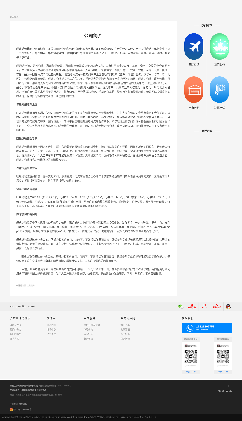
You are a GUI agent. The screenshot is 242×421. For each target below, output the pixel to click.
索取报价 (88, 334)
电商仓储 (194, 107)
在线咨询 (192, 307)
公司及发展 (15, 325)
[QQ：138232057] (228, 306)
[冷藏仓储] (219, 89)
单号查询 (88, 329)
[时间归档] (227, 391)
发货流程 (125, 329)
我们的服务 (15, 334)
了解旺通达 (21, 306)
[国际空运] (193, 46)
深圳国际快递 (81, 417)
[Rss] (223, 391)
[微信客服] (181, 306)
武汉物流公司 (112, 417)
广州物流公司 (38, 417)
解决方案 (14, 338)
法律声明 (14, 404)
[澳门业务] (219, 46)
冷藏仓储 (219, 107)
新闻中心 (51, 329)
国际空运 (194, 64)
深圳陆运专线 (16, 390)
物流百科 (51, 325)
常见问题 (125, 338)
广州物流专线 (138, 417)
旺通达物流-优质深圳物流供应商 (24, 386)
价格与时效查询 (92, 325)
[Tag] (219, 391)
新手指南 (125, 334)
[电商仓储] (193, 89)
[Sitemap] (230, 391)
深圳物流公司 (51, 417)
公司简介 (14, 17)
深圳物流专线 (28, 390)
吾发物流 (101, 417)
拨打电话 (217, 307)
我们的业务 (15, 329)
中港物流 (92, 417)
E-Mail (204, 307)
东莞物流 (27, 417)
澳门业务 (219, 64)
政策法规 (51, 334)
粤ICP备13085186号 (22, 409)
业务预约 (88, 338)
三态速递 (62, 417)
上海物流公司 (125, 417)
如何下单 (125, 325)
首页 (12, 306)
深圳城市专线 (40, 390)
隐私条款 (23, 404)
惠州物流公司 (16, 417)
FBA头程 (70, 417)
